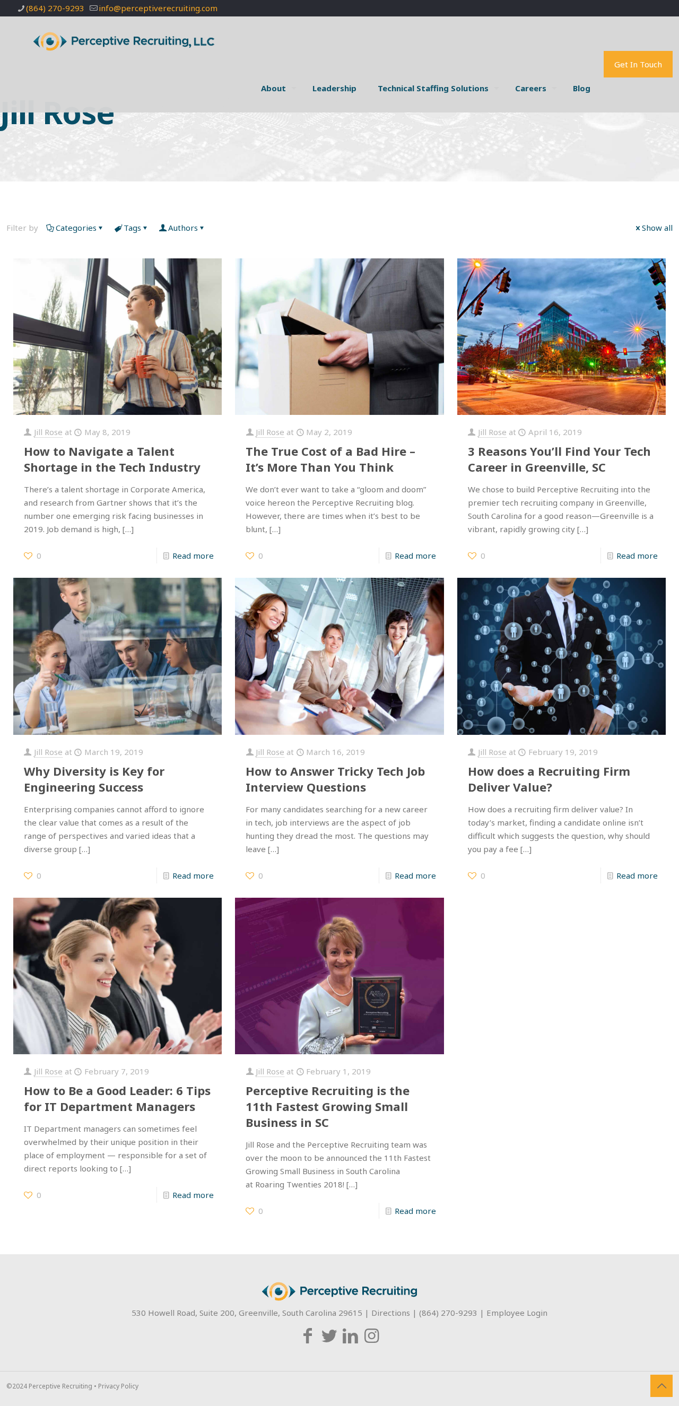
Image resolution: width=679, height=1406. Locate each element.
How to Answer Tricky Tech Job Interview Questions (335, 779)
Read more (193, 555)
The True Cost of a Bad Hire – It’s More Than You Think (330, 459)
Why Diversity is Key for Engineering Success (94, 779)
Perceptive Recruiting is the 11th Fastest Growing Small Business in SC (328, 1106)
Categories (76, 227)
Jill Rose (48, 432)
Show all (657, 227)
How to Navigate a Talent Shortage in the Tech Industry (112, 459)
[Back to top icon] (661, 1386)
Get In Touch (638, 64)
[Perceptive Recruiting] (131, 40)
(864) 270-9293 (55, 8)
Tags (132, 227)
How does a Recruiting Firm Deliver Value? (549, 779)
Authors (183, 227)
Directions (390, 1312)
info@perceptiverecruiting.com (158, 8)
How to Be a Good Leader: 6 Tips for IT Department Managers (117, 1098)
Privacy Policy (118, 1386)
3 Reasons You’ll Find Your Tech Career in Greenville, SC (559, 459)
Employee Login (516, 1312)
